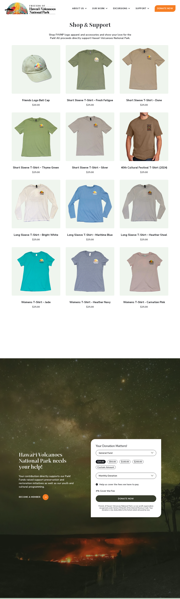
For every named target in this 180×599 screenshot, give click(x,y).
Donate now (165, 8)
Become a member (30, 497)
